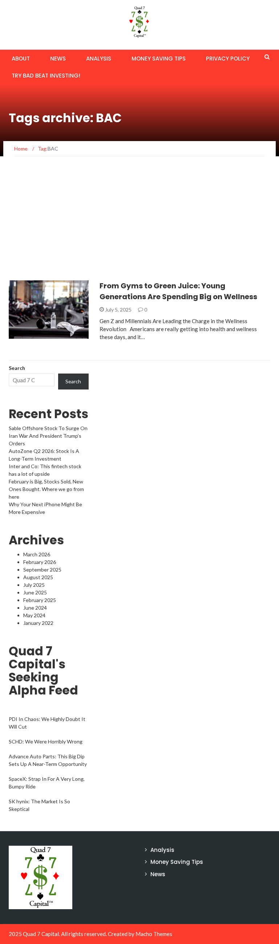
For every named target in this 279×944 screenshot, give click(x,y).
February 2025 (39, 600)
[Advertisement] (139, 226)
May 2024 (34, 615)
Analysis (98, 58)
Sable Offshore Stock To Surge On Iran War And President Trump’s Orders (48, 435)
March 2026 (36, 554)
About (21, 58)
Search (17, 368)
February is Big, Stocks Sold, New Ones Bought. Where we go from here (46, 489)
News (58, 58)
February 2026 (39, 562)
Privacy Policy (228, 58)
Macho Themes (154, 934)
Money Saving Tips (159, 58)
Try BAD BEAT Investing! (46, 75)
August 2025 (38, 577)
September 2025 (42, 569)
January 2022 (38, 623)
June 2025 (35, 592)
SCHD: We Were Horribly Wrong (45, 741)
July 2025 (34, 585)
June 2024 (35, 608)
